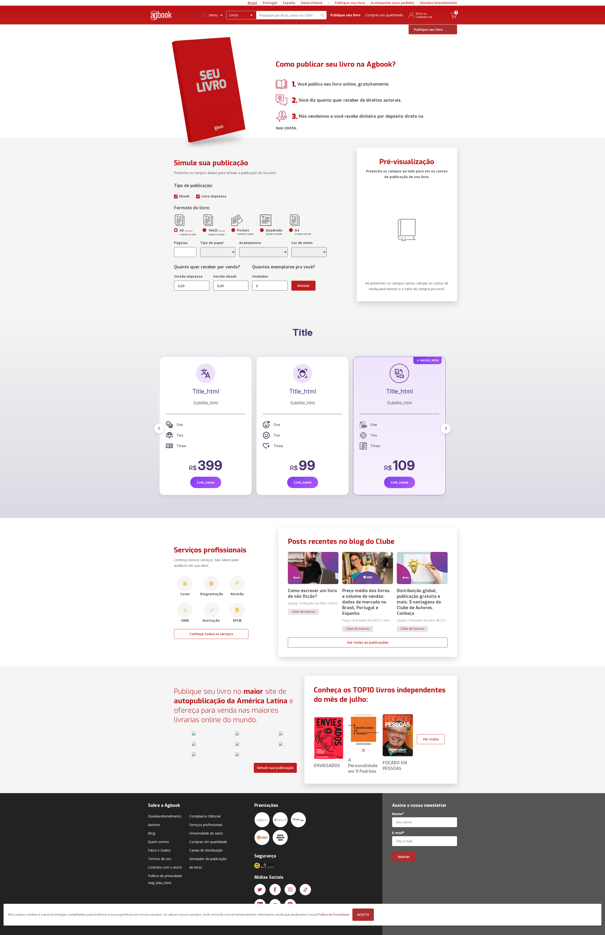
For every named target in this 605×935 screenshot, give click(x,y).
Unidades (260, 276)
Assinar (404, 856)
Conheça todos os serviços (211, 634)
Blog (151, 833)
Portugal (270, 2)
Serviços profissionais (205, 824)
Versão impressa (188, 276)
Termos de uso (159, 858)
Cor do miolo (302, 242)
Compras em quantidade (384, 15)
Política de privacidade (165, 876)
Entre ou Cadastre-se (424, 15)
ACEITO (363, 914)
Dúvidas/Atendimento (438, 2)
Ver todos (431, 739)
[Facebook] (275, 889)
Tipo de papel (211, 242)
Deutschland (311, 2)
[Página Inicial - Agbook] (161, 16)
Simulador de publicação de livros (208, 862)
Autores (154, 824)
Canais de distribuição (206, 850)
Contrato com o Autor (165, 867)
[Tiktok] (305, 889)
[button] (159, 428)
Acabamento (250, 242)
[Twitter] (260, 889)
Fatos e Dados (159, 850)
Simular (303, 285)
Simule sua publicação (275, 767)
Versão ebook (225, 276)
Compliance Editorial (204, 816)
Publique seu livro (350, 2)
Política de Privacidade (333, 915)
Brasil (252, 2)
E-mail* (398, 833)
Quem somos (158, 841)
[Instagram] (290, 889)
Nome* (398, 814)
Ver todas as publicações (367, 642)
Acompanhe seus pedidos (392, 2)
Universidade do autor (206, 833)
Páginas (181, 242)
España (289, 2)
